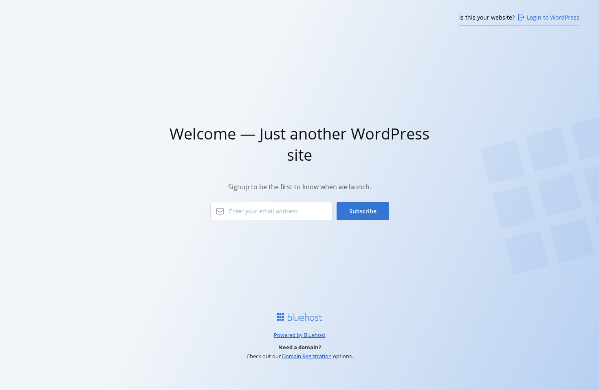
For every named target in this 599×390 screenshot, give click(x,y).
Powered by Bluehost (300, 335)
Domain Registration (307, 356)
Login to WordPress (553, 17)
